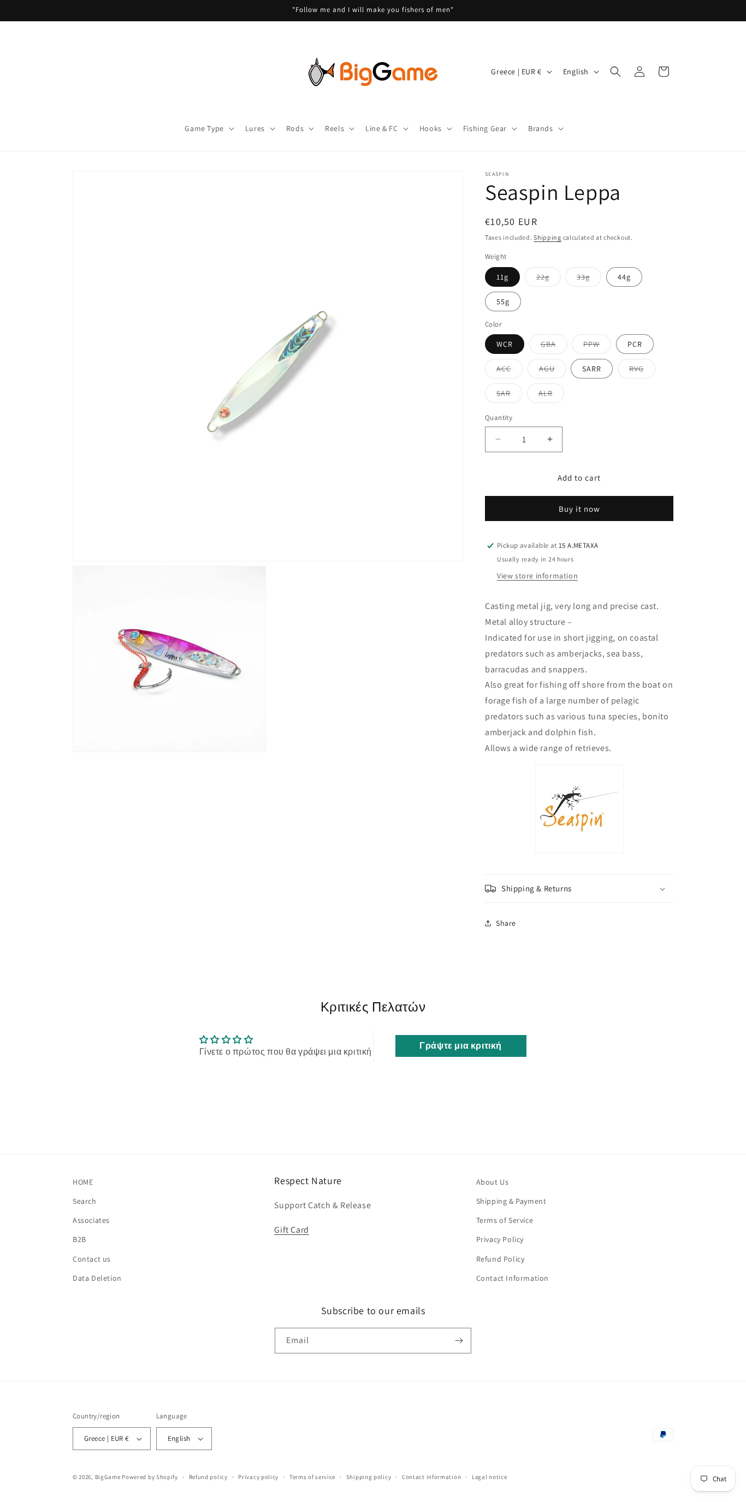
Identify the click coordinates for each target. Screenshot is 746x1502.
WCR (504, 344)
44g (624, 277)
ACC (509, 371)
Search (85, 1201)
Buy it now (579, 509)
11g (502, 277)
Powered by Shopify (150, 1477)
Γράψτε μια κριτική (460, 1045)
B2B (79, 1239)
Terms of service (312, 1477)
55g (503, 301)
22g (548, 279)
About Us (492, 1182)
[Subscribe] (459, 1340)
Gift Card (291, 1229)
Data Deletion (97, 1278)
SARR (591, 369)
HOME (83, 1182)
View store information (537, 576)
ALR (551, 395)
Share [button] (506, 923)
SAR (509, 395)
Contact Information (512, 1278)
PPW (597, 346)
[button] (208, 128)
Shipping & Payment (511, 1201)
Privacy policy (258, 1477)
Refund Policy (500, 1259)
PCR (634, 344)
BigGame (108, 1477)
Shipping (547, 237)
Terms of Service (505, 1220)
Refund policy (208, 1477)
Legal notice (489, 1477)
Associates (91, 1220)
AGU (552, 371)
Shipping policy (369, 1477)
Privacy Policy (500, 1239)
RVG (642, 371)
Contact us (92, 1259)
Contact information (431, 1477)
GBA (554, 346)
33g (589, 279)
